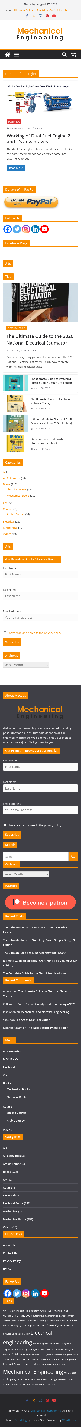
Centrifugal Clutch (46, 1320)
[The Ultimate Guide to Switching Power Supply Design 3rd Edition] (15, 384)
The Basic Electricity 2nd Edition (47, 1028)
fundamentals (59, 1354)
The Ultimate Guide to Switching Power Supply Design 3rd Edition (51, 381)
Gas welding (9, 1359)
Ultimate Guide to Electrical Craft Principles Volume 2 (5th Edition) (41, 12)
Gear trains (21, 1359)
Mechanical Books (18, 495)
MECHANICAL (11, 1059)
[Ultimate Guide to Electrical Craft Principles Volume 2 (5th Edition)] (15, 424)
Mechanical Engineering (33, 1371)
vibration (50, 1384)
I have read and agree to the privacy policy (34, 633)
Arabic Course (15, 514)
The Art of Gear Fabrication (32, 1020)
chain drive (61, 1320)
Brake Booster (18, 1320)
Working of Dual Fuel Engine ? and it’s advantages (38, 139)
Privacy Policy (12, 1261)
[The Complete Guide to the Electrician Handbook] (15, 444)
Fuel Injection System (28, 1354)
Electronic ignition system (27, 1349)
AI (4, 472)
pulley (13, 1379)
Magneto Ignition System (53, 1364)
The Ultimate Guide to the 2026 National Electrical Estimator (39, 339)
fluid (15, 1354)
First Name (10, 568)
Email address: (12, 611)
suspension (24, 1384)
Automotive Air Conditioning (54, 1310)
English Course (16, 1113)
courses (41, 1325)
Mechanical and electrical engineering (45, 1012)
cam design (30, 1320)
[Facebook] (7, 229)
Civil (5, 503)
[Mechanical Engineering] (7, 54)
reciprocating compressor (29, 1379)
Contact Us (10, 1253)
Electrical (9, 521)
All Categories (11, 478)
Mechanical (14, 122)
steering (14, 1384)
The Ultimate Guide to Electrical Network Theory (50, 401)
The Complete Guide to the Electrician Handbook (47, 441)
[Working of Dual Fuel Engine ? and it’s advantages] (40, 101)
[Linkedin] (35, 229)
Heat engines (33, 1359)
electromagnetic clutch (44, 1343)
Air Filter (7, 1310)
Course (7, 509)
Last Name (9, 589)
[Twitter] (17, 229)
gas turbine (72, 1354)
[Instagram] (26, 229)
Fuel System (46, 1354)
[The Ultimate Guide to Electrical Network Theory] (15, 404)
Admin (38, 128)
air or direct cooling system (25, 1310)
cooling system (18, 1325)
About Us (9, 1245)
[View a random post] (73, 54)
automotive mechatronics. (45, 1316)
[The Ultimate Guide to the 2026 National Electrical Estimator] (40, 302)
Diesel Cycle (54, 1325)
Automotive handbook (17, 1315)
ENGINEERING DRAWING (52, 1349)
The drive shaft (38, 1384)
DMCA (7, 1269)
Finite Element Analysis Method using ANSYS (46, 1004)
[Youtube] (44, 229)
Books (6, 484)
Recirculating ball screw (54, 1379)
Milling (67, 1373)
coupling (31, 1325)
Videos (7, 534)
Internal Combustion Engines (21, 1364)
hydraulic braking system (64, 1359)
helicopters (46, 1359)
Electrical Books (16, 328)
